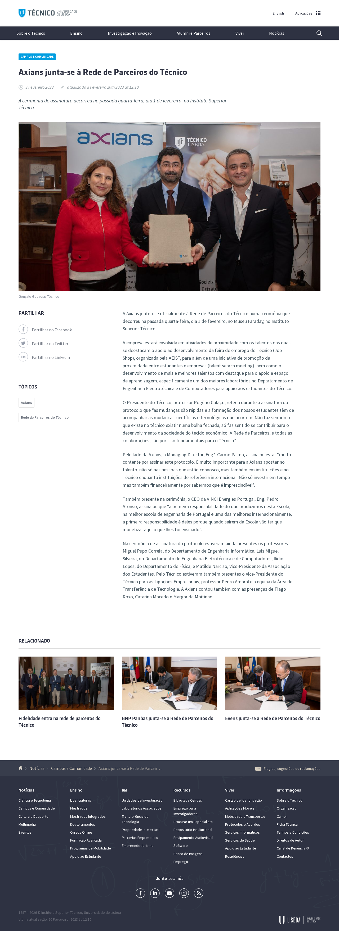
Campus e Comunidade (37, 56)
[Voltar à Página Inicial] (21, 768)
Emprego (180, 861)
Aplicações (304, 13)
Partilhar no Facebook (52, 329)
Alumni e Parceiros (193, 33)
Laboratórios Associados (142, 808)
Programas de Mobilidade (90, 848)
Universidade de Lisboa (102, 912)
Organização (287, 808)
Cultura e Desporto (33, 816)
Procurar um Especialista (193, 821)
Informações (289, 790)
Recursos (181, 790)
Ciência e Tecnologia (35, 800)
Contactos (285, 856)
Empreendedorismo (138, 845)
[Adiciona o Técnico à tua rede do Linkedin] (155, 893)
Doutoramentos (82, 824)
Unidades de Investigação (142, 800)
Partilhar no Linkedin (51, 357)
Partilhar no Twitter (50, 343)
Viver (239, 33)
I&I (124, 790)
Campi (282, 816)
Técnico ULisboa (48, 13)
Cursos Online (81, 832)
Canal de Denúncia (291, 848)
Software (180, 845)
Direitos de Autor (290, 840)
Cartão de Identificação (243, 800)
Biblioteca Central (187, 800)
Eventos (25, 832)
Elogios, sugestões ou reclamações (292, 768)
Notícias (276, 33)
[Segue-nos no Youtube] (169, 893)
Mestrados (78, 808)
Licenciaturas (80, 800)
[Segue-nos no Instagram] (184, 893)
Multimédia (27, 824)
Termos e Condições (293, 832)
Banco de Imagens (188, 853)
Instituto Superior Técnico (61, 912)
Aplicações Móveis (240, 808)
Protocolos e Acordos (242, 824)
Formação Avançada (86, 840)
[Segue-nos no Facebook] (140, 893)
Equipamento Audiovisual (193, 837)
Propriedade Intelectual (140, 829)
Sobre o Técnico (31, 33)
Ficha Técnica (287, 824)
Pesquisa (316, 33)
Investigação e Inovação (130, 33)
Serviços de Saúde (240, 840)
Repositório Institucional (192, 829)
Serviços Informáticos (242, 832)
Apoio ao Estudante (85, 856)
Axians (26, 402)
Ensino (76, 33)
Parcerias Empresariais (140, 837)
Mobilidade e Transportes (245, 816)
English (278, 13)
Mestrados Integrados (88, 816)
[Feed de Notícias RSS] (199, 893)
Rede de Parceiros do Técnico (45, 417)
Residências (234, 856)
